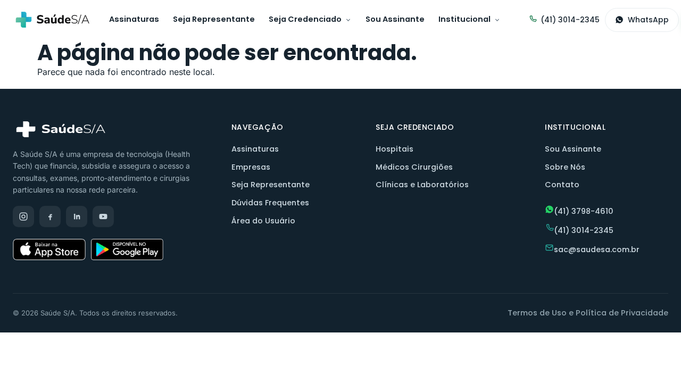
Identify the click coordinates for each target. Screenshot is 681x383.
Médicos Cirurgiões (414, 167)
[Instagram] (23, 216)
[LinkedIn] (76, 216)
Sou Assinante (395, 19)
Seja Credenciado (305, 19)
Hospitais (394, 149)
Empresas (250, 167)
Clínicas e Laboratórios (422, 184)
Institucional (464, 19)
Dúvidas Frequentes (270, 202)
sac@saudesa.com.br (597, 249)
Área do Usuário (263, 220)
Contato (562, 184)
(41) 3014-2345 (570, 19)
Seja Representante (214, 19)
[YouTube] (103, 216)
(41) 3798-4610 (583, 211)
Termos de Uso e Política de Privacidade (588, 312)
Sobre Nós (565, 167)
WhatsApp (648, 19)
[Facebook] (50, 216)
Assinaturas (134, 19)
